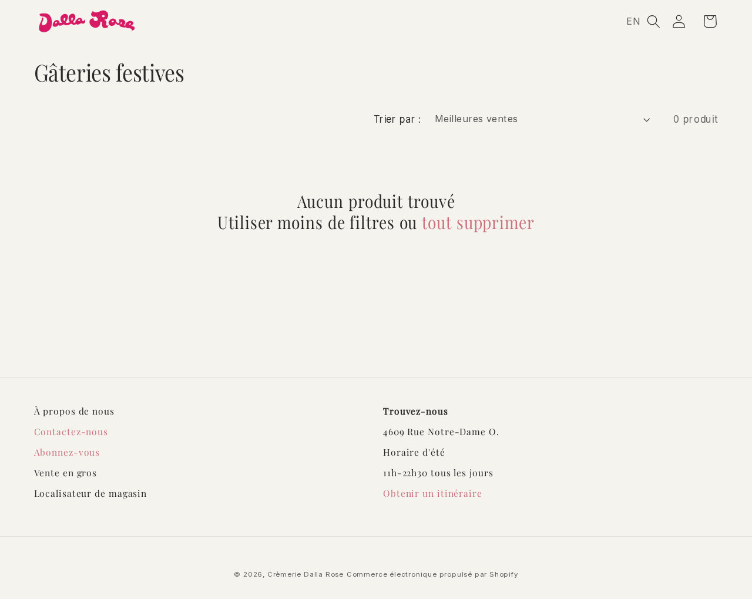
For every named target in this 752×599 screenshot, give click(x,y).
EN (633, 21)
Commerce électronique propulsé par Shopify (432, 574)
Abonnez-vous (67, 452)
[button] (653, 21)
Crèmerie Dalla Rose (305, 574)
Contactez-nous (71, 431)
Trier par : (397, 118)
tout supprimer (478, 222)
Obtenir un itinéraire (432, 493)
